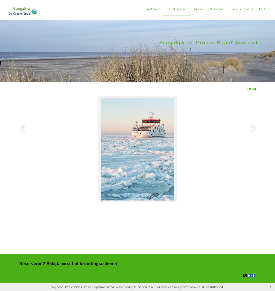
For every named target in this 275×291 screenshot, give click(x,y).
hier (157, 287)
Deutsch (264, 9)
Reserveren (217, 9)
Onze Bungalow (175, 9)
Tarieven (199, 9)
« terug (251, 88)
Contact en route (240, 9)
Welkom (152, 9)
